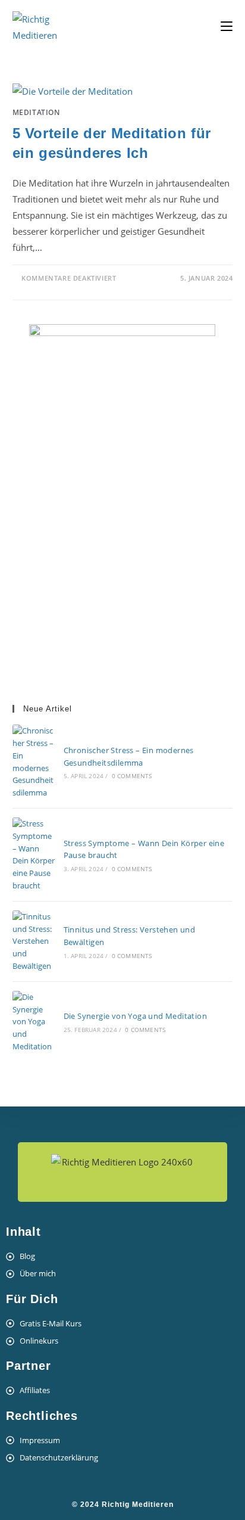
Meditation (36, 112)
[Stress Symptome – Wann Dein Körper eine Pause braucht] (33, 854)
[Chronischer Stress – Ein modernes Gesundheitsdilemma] (33, 762)
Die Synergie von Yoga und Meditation (135, 1016)
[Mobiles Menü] (227, 26)
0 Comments (132, 776)
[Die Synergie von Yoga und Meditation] (33, 1022)
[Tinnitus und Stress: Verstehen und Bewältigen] (33, 941)
